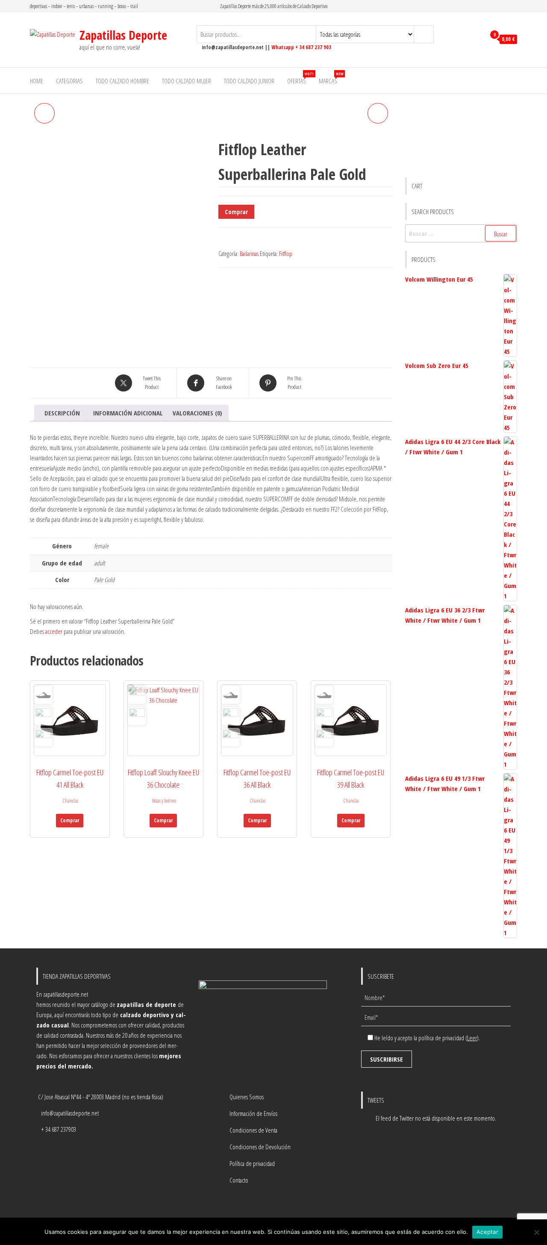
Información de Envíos (253, 1113)
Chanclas (70, 800)
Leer (472, 1037)
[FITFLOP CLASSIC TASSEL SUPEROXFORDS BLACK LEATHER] (378, 113)
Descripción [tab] (62, 413)
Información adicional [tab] (128, 413)
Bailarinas (249, 254)
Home (36, 81)
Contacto (238, 1180)
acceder (53, 631)
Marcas (331, 78)
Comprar (236, 211)
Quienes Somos (246, 1096)
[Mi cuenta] (476, 39)
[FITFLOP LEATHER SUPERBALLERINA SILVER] (44, 113)
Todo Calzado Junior (249, 81)
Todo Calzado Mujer (186, 81)
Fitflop (285, 254)
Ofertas (299, 78)
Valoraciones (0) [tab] (197, 413)
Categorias (69, 81)
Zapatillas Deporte (123, 35)
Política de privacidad (252, 1163)
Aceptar (487, 1231)
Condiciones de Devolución (260, 1146)
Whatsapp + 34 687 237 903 (301, 47)
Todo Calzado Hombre (122, 81)
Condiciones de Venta (253, 1130)
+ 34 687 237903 (58, 1129)
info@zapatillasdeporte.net (70, 1113)
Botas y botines (164, 800)
